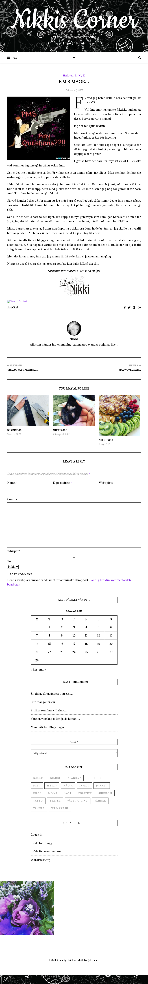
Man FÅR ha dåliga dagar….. (49, 727)
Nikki (14, 307)
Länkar (72, 960)
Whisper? (13, 551)
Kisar (37, 793)
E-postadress (62, 482)
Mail (53, 960)
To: (9, 561)
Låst (68, 793)
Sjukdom (105, 793)
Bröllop (94, 778)
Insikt (84, 785)
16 (61, 643)
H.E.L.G (52, 785)
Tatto (38, 800)
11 (86, 635)
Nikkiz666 (14, 430)
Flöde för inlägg (41, 843)
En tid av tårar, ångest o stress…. (52, 693)
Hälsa (68, 75)
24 (73, 652)
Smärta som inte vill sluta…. (49, 710)
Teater (55, 800)
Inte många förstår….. (45, 702)
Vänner (100, 800)
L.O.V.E (80, 75)
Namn (12, 482)
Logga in (36, 834)
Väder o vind (77, 800)
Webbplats (106, 482)
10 (74, 635)
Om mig (61, 960)
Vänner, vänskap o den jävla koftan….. (55, 718)
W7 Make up (60, 808)
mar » (43, 669)
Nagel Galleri (91, 960)
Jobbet (101, 785)
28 (37, 660)
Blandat (74, 778)
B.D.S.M (38, 778)
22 (49, 652)
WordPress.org (40, 859)
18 (86, 643)
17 (74, 643)
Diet (36, 785)
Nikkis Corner (74, 20)
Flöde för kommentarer (46, 851)
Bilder (55, 778)
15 (49, 643)
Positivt (85, 793)
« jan (34, 669)
